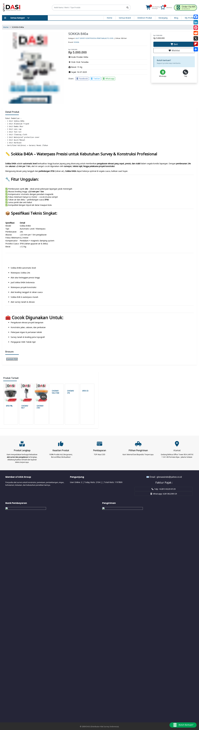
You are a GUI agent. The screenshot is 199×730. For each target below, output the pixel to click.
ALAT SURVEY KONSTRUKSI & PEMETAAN (90, 38)
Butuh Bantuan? (185, 724)
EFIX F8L (9, 406)
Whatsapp (109, 78)
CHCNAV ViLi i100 (55, 391)
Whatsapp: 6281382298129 (164, 493)
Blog (176, 18)
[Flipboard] (195, 44)
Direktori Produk (144, 18)
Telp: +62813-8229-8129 (165, 489)
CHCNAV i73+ (40, 407)
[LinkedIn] (195, 22)
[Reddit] (195, 33)
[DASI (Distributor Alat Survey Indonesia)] (11, 7)
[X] (195, 38)
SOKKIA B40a (78, 33)
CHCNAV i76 (70, 391)
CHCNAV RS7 (24, 407)
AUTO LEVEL (109, 38)
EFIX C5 (85, 390)
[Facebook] (195, 16)
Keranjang (163, 18)
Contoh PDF (11, 359)
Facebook (83, 78)
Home (109, 18)
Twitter (96, 78)
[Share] (195, 49)
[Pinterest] (195, 27)
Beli (175, 44)
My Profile (189, 18)
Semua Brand (125, 18)
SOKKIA (76, 42)
